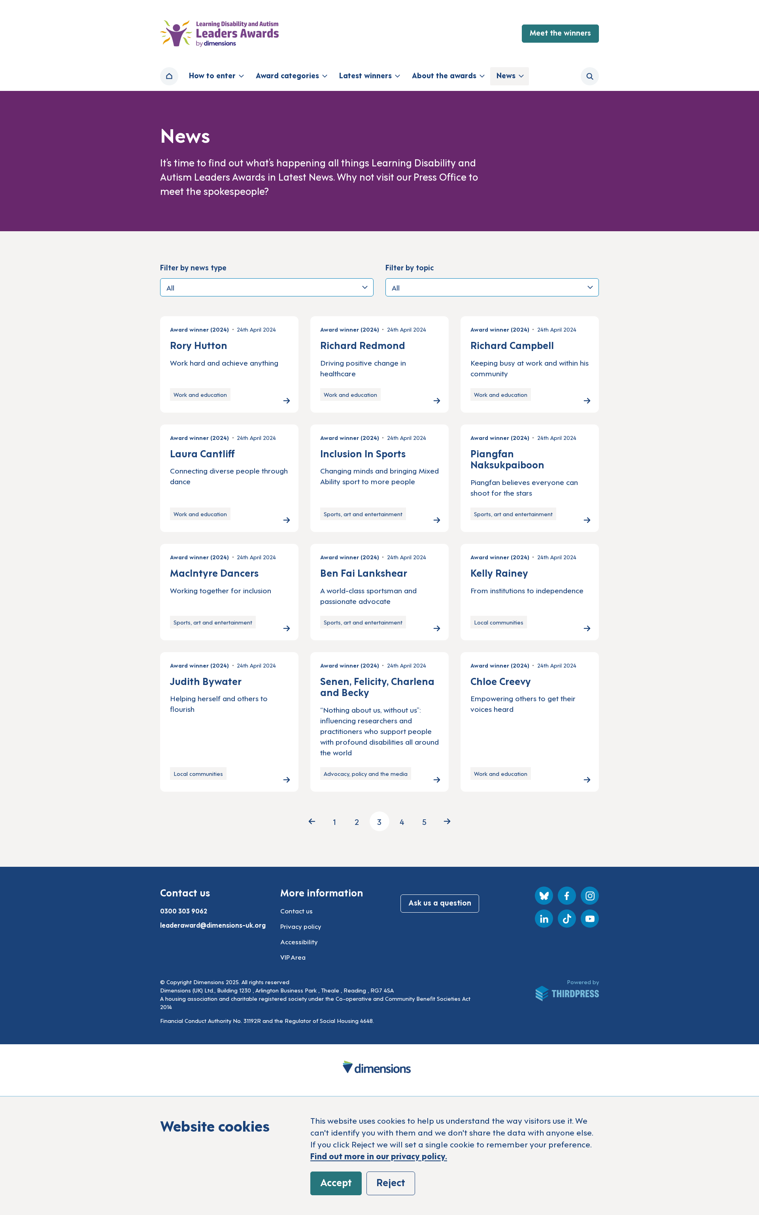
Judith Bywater (206, 681)
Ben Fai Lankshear (363, 572)
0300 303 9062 (183, 910)
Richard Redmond (362, 345)
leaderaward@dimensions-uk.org (213, 925)
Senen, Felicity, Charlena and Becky (377, 686)
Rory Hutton (198, 345)
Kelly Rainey (499, 572)
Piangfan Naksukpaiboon (507, 459)
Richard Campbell (512, 345)
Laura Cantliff (202, 453)
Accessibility (299, 941)
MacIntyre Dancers (214, 572)
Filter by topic (409, 267)
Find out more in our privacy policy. (378, 1156)
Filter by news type (193, 267)
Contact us (296, 910)
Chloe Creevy (500, 681)
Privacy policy (300, 926)
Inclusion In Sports (363, 453)
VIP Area (293, 957)
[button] (216, 76)
